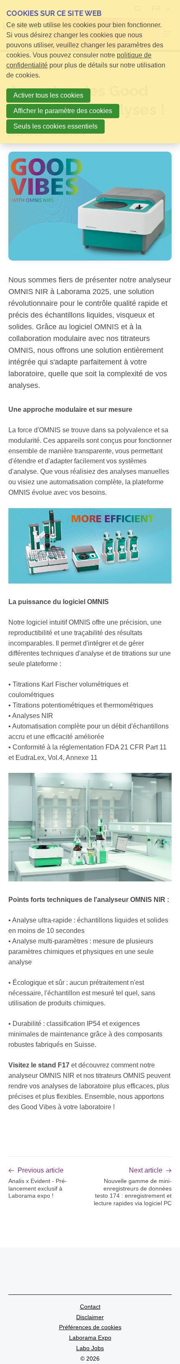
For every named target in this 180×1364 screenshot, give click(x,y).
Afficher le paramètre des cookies (62, 110)
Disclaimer (90, 1317)
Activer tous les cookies (48, 95)
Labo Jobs (90, 1348)
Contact (90, 1306)
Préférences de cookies (90, 1327)
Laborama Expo (90, 1337)
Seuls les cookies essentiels (55, 126)
